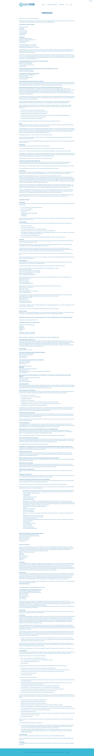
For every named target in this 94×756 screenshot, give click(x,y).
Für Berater (90, 0)
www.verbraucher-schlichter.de (27, 301)
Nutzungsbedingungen (55, 752)
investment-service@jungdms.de (26, 381)
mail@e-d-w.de (23, 541)
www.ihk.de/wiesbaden (22, 66)
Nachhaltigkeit (67, 752)
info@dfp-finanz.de (22, 328)
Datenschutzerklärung (32, 752)
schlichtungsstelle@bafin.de (29, 511)
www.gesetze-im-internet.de (51, 196)
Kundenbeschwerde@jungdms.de (36, 207)
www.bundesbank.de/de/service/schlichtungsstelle (30, 291)
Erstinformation (40, 752)
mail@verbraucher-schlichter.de (26, 302)
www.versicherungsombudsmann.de (27, 273)
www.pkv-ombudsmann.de (26, 282)
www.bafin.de (57, 386)
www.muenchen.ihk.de (22, 363)
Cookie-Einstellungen (47, 752)
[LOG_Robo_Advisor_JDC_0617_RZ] (27, 5)
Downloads (62, 752)
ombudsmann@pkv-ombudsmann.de (27, 283)
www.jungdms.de (22, 34)
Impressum (26, 752)
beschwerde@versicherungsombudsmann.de (28, 274)
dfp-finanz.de (21, 330)
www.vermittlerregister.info (23, 79)
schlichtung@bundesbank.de (25, 292)
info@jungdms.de (24, 33)
